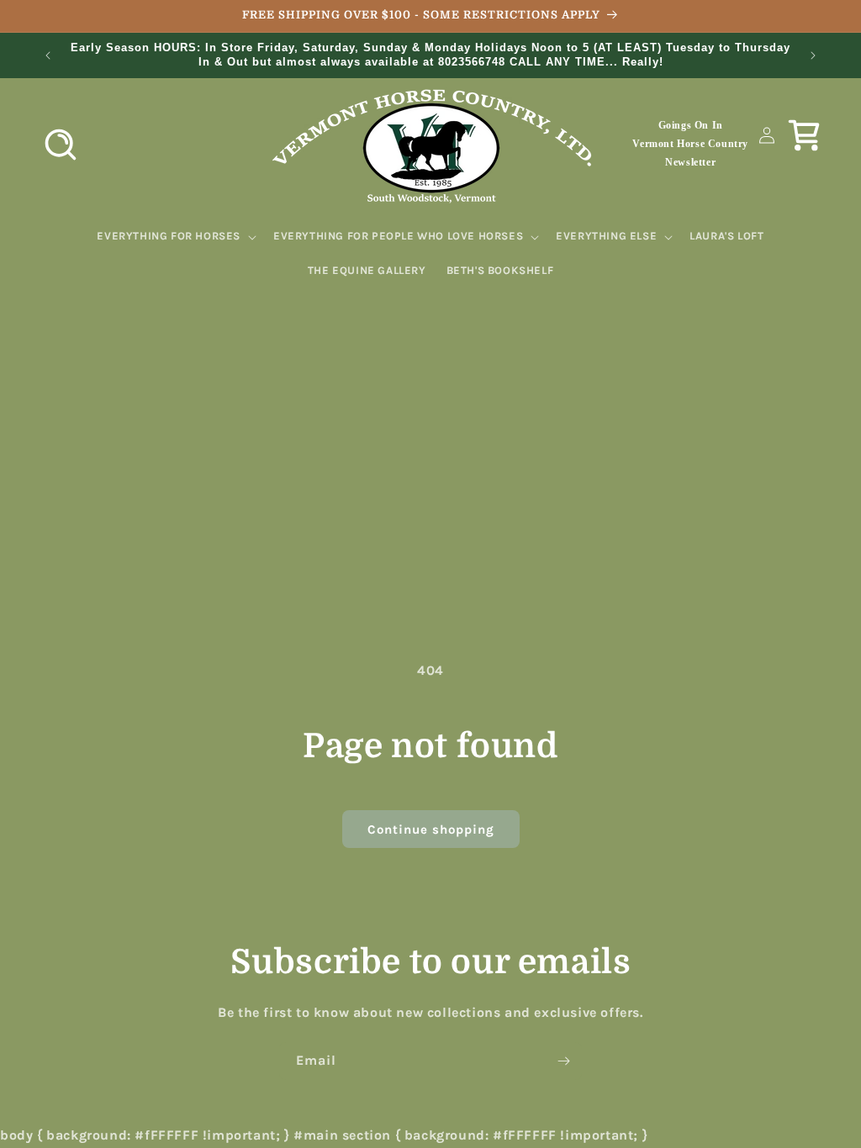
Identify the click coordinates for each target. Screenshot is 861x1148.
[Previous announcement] (47, 55)
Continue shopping (430, 829)
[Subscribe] (563, 1061)
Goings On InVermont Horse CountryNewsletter (690, 143)
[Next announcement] (813, 55)
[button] (60, 144)
